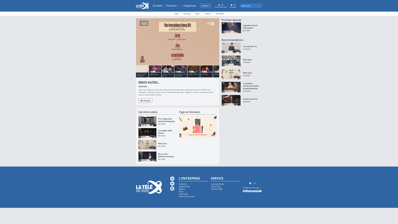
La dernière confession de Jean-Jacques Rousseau (251, 86)
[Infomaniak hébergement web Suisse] (252, 191)
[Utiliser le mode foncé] (255, 183)
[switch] (251, 183)
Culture (208, 14)
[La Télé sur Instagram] (172, 183)
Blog (181, 192)
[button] (177, 41)
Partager (147, 101)
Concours (183, 194)
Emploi (182, 189)
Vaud (176, 14)
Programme (190, 5)
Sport (197, 14)
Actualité (157, 5)
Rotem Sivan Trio (250, 99)
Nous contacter (186, 196)
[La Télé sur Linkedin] (172, 188)
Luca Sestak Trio (250, 46)
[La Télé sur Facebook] (172, 178)
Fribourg (186, 14)
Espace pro (216, 187)
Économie (220, 14)
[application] (177, 41)
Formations (184, 187)
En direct (205, 6)
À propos (183, 184)
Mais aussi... (163, 143)
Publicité (215, 189)
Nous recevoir (217, 184)
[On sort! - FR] (198, 126)
